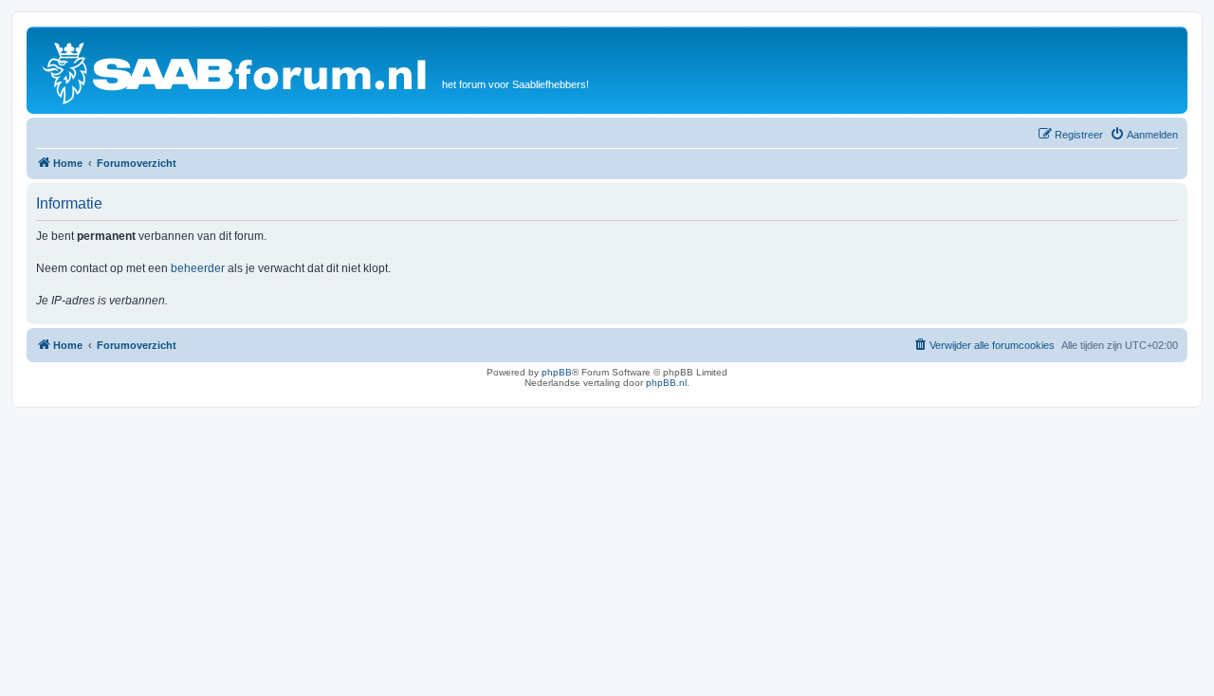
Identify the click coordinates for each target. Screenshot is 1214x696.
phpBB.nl (666, 382)
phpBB (557, 372)
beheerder (198, 268)
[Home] (236, 70)
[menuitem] (1144, 134)
